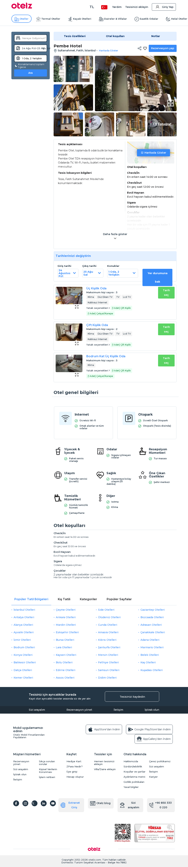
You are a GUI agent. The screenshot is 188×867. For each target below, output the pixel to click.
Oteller (24, 18)
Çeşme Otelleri (65, 609)
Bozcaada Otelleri (152, 617)
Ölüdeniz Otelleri (109, 617)
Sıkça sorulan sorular (47, 763)
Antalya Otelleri (24, 617)
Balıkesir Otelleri (25, 662)
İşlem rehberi (47, 777)
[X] (34, 803)
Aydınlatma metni (134, 776)
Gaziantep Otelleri (152, 609)
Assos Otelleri (65, 677)
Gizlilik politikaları (134, 782)
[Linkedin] (44, 803)
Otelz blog (103, 803)
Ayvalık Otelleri (24, 632)
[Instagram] (25, 803)
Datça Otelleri (23, 670)
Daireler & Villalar (115, 18)
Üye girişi (71, 771)
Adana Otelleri (149, 639)
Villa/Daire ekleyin (105, 769)
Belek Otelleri (149, 655)
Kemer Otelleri (23, 677)
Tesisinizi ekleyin (136, 7)
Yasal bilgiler (131, 787)
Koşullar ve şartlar (134, 771)
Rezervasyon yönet (79, 709)
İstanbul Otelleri (24, 609)
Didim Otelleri (107, 677)
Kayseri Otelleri (66, 655)
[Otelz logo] (21, 7)
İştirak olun (152, 709)
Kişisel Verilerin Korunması (48, 770)
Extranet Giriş (74, 805)
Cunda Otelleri (107, 624)
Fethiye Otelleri (108, 662)
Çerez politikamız (160, 761)
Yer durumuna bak (157, 277)
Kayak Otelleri (82, 18)
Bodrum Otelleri (24, 647)
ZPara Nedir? (74, 766)
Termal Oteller (50, 18)
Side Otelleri (106, 609)
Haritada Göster (155, 152)
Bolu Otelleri (64, 662)
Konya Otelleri (23, 655)
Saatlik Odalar (149, 18)
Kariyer (153, 776)
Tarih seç (166, 293)
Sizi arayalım (37, 709)
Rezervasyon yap (162, 48)
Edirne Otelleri (65, 670)
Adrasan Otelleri (151, 624)
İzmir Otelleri (22, 639)
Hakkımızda (131, 761)
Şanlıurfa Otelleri (109, 647)
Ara (30, 72)
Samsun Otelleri (108, 670)
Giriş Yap (167, 7)
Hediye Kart (73, 761)
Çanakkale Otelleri (152, 632)
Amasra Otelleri (108, 632)
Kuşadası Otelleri (151, 670)
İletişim (118, 709)
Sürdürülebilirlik (133, 766)
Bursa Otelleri (65, 639)
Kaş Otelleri (148, 662)
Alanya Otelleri (23, 624)
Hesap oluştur (75, 776)
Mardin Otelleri (66, 624)
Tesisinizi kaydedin (132, 696)
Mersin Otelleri (108, 655)
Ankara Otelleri (66, 617)
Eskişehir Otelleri (67, 632)
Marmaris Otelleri (152, 647)
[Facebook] (16, 803)
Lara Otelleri (64, 647)
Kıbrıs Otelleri (107, 639)
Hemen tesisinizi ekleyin (104, 763)
